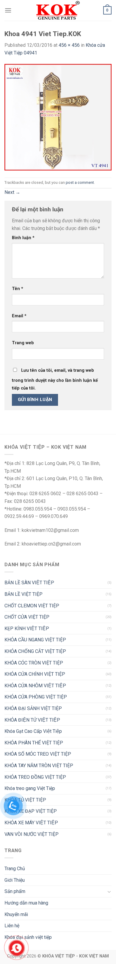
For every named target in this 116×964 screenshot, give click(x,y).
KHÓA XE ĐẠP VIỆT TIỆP (30, 811)
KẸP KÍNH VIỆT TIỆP (26, 628)
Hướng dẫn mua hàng (26, 903)
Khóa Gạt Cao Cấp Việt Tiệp (33, 731)
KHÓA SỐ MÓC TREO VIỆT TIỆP (37, 754)
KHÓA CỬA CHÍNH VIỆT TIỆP (34, 674)
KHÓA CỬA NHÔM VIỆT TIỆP (35, 685)
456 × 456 (69, 45)
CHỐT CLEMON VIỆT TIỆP (31, 606)
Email (19, 315)
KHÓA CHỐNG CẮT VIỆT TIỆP (35, 651)
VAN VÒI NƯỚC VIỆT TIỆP (31, 834)
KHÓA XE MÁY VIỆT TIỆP (31, 822)
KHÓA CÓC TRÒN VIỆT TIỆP (33, 663)
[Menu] (8, 10)
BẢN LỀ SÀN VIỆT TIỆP (29, 582)
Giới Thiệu (14, 880)
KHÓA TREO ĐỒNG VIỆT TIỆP (35, 777)
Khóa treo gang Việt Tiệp (29, 788)
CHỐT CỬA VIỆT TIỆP (26, 617)
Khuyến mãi (16, 914)
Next (12, 192)
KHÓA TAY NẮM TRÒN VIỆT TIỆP (38, 765)
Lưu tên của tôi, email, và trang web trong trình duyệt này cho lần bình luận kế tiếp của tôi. (55, 379)
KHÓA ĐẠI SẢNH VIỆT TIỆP (33, 708)
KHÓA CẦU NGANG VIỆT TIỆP (35, 640)
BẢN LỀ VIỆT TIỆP (23, 594)
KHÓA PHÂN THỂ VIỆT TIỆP (33, 743)
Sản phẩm (14, 891)
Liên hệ (11, 925)
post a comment (80, 182)
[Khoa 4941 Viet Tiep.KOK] (58, 117)
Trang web (23, 342)
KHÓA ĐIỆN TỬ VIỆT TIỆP (32, 720)
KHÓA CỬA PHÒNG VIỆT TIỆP (35, 697)
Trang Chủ (14, 868)
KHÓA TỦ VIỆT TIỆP (25, 800)
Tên (17, 288)
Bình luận (23, 237)
